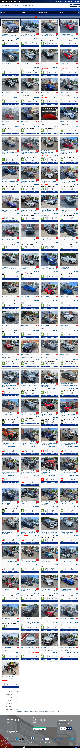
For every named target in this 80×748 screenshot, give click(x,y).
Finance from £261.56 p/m (68, 303)
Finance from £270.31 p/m (29, 361)
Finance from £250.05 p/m (10, 332)
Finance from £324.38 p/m (29, 244)
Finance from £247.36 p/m (68, 40)
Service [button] (61, 1)
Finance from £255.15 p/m (48, 419)
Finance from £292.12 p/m (9, 273)
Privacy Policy (58, 744)
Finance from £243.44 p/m (68, 419)
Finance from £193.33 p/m (49, 40)
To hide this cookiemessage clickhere (4, 744)
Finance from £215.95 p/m (10, 623)
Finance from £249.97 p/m (29, 332)
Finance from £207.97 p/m (29, 273)
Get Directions (69, 728)
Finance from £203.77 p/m (48, 99)
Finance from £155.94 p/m (29, 70)
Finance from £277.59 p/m (48, 566)
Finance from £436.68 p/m (68, 215)
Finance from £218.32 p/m (48, 625)
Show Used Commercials (75, 6)
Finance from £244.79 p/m (49, 332)
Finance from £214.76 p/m (68, 186)
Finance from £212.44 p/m (29, 186)
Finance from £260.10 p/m (49, 303)
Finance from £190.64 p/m (29, 418)
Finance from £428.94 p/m (48, 537)
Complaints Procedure (72, 744)
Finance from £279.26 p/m (10, 303)
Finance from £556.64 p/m (29, 390)
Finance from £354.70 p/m (9, 595)
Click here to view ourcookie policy (6, 741)
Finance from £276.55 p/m (9, 361)
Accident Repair (70, 1)
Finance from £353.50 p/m (9, 244)
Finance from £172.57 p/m (48, 128)
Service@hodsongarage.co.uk (13, 732)
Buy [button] (54, 1)
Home (51, 1)
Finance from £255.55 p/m (68, 595)
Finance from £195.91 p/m (48, 595)
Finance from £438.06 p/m (48, 654)
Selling (57, 1)
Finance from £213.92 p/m (68, 99)
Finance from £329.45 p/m (10, 419)
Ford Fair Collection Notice (64, 744)
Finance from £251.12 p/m (49, 157)
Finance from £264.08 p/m (68, 157)
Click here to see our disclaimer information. (7, 714)
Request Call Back (15, 46)
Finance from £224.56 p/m (9, 99)
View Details (6, 46)
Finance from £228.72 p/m (68, 70)
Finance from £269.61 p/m (29, 303)
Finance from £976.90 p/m (9, 508)
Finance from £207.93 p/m (9, 186)
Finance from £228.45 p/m (29, 99)
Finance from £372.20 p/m (49, 215)
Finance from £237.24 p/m (68, 332)
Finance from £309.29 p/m (9, 654)
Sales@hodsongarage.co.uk (12, 731)
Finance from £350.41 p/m (68, 244)
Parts (65, 1)
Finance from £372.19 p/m (68, 273)
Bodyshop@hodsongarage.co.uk (13, 733)
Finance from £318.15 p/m (29, 157)
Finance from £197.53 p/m (48, 186)
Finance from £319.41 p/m (10, 40)
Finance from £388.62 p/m (68, 390)
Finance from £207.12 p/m (29, 128)
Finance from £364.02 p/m (48, 244)
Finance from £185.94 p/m (29, 215)
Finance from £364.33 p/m (68, 625)
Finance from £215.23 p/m (68, 361)
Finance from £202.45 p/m (49, 70)
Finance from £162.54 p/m (29, 595)
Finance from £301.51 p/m (29, 625)
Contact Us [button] (76, 1)
